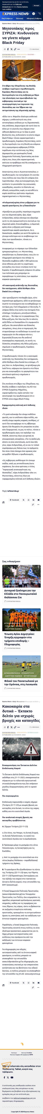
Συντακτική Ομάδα (8, 54)
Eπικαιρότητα (22, 54)
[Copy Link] (15, 49)
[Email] (38, 500)
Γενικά (35, 582)
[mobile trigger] (39, 14)
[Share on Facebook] (8, 49)
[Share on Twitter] (11, 49)
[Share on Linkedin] (33, 500)
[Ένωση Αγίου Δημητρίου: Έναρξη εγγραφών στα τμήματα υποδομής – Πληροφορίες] (21, 619)
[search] (23, 14)
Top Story (9, 626)
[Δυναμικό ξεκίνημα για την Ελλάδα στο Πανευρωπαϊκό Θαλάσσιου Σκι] (21, 576)
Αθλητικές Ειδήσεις (22, 582)
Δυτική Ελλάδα (11, 585)
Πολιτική (31, 54)
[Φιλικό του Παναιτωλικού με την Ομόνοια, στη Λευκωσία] (21, 666)
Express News (15, 14)
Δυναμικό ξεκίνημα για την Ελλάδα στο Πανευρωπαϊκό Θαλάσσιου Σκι (20, 594)
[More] (18, 49)
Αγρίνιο (8, 582)
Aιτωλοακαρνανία (12, 580)
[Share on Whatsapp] (28, 500)
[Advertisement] (21, 531)
